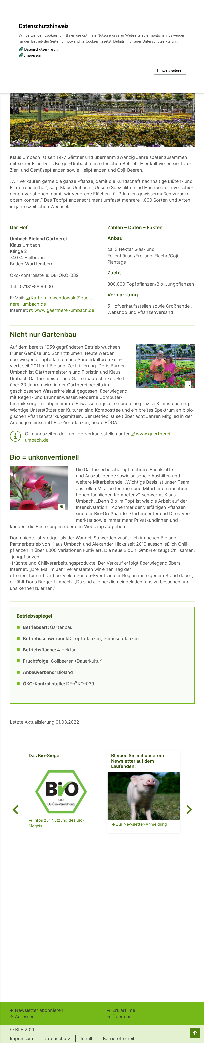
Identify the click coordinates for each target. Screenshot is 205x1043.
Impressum (33, 55)
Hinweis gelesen (170, 70)
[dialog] (102, 521)
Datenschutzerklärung (42, 49)
